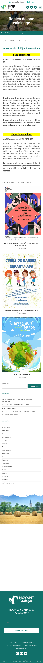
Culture (4, 440)
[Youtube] (31, 7)
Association (5, 434)
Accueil (3, 33)
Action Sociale (6, 427)
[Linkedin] (35, 7)
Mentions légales (31, 645)
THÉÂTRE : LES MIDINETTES (10, 414)
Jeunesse (5, 457)
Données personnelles (13, 645)
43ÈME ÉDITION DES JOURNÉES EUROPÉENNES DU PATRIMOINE (21, 244)
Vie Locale (5, 479)
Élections (4, 444)
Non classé (22, 41)
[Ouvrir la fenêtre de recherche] (32, 2)
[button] (40, 7)
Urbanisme (5, 476)
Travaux (4, 473)
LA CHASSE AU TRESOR (21, 374)
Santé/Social (5, 463)
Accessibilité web (21, 648)
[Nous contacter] (28, 2)
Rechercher (5, 383)
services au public (7, 466)
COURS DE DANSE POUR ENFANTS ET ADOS (21, 310)
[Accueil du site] (21, 600)
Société (4, 470)
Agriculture (5, 430)
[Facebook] (27, 7)
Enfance (4, 447)
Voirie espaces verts (8, 483)
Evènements (5, 453)
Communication (6, 437)
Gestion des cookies (27, 642)
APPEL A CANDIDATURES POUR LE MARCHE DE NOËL (18, 411)
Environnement (6, 450)
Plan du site (13, 642)
